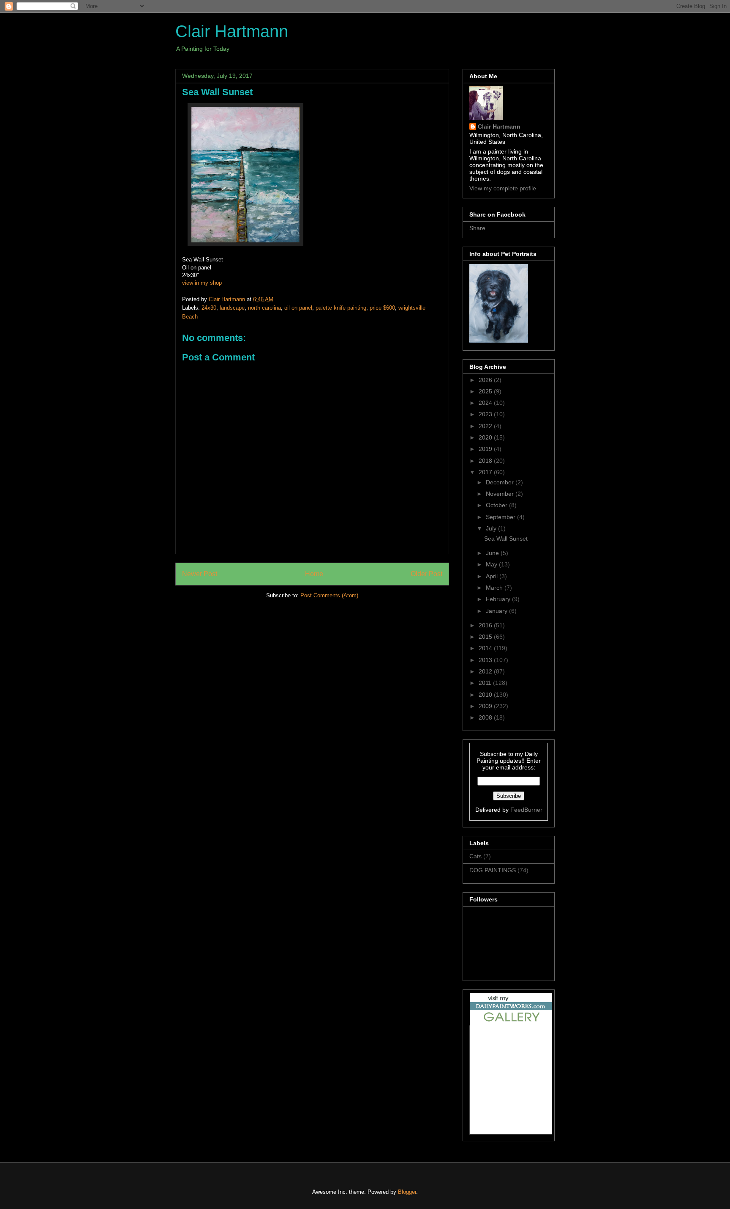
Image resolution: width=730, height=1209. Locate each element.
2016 (486, 625)
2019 (486, 448)
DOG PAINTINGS (492, 870)
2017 (486, 472)
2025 (486, 391)
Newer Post (199, 573)
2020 (486, 437)
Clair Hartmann (231, 31)
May (492, 564)
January (497, 610)
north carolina (264, 308)
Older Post (426, 573)
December (500, 482)
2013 (486, 660)
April (492, 576)
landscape (232, 308)
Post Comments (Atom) (329, 595)
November (500, 493)
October (497, 505)
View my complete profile (502, 188)
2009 (486, 706)
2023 (486, 414)
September (501, 517)
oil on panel (298, 308)
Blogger (407, 1192)
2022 (486, 426)
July (492, 528)
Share (477, 228)
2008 (486, 717)
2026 (486, 379)
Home (314, 573)
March (495, 587)
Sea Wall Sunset (506, 538)
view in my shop (202, 283)
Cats (475, 856)
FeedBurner (526, 809)
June (493, 553)
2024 (486, 402)
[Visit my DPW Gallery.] (511, 1023)
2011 (486, 682)
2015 (486, 636)
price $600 (382, 308)
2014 (486, 648)
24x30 (209, 308)
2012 (486, 671)
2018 (486, 460)
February (499, 599)
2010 (486, 694)
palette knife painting (341, 308)
